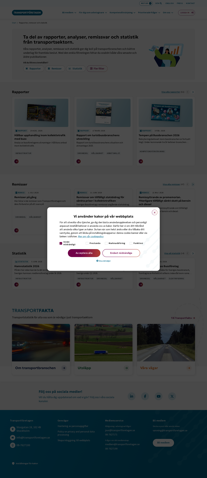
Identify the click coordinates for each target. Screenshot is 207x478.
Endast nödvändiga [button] (121, 253)
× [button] (153, 211)
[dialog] (103, 239)
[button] (103, 260)
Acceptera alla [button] (84, 253)
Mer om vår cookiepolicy (91, 236)
